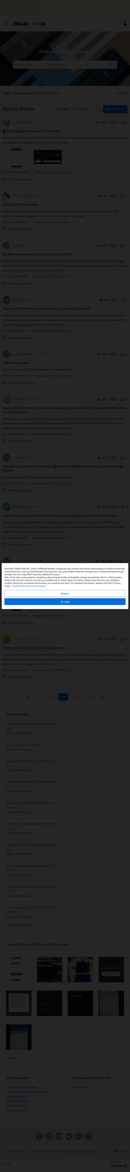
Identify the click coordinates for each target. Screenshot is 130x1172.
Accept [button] (65, 601)
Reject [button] (65, 593)
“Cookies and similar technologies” (29, 585)
